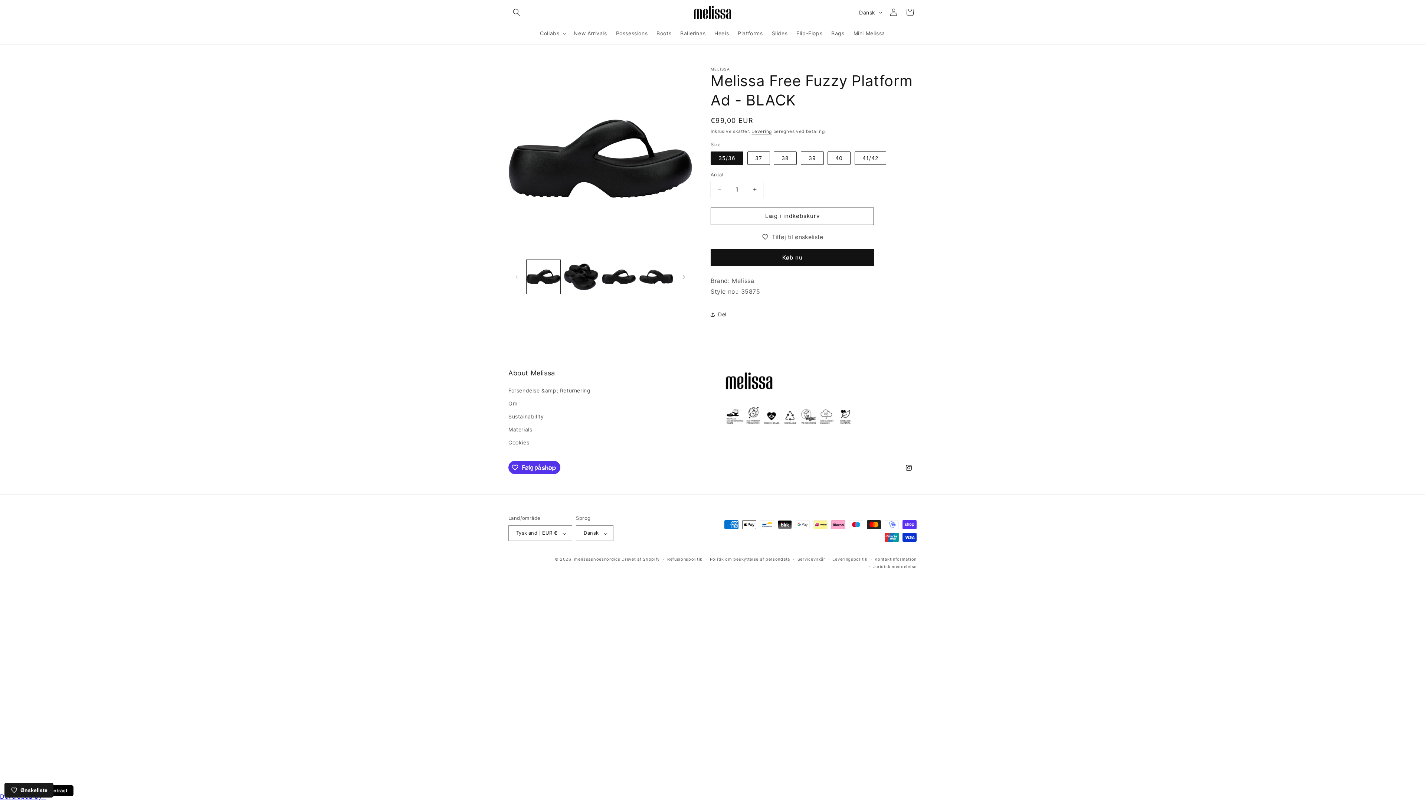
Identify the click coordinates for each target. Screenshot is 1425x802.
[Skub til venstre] (516, 277)
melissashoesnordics (597, 559)
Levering (761, 131)
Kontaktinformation (896, 559)
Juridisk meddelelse (895, 567)
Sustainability (526, 416)
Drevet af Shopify (641, 559)
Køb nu (792, 257)
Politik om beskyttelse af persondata (750, 559)
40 (839, 158)
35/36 (727, 158)
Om (512, 403)
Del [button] (722, 314)
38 (785, 158)
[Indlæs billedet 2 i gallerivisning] (581, 277)
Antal (717, 174)
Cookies (518, 442)
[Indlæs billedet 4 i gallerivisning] (656, 277)
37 (758, 158)
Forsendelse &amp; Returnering (549, 390)
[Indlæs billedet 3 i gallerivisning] (619, 277)
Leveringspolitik (849, 559)
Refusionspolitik (684, 559)
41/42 (870, 158)
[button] (516, 12)
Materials (520, 429)
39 (812, 158)
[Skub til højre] (684, 277)
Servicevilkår (811, 559)
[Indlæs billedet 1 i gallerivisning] (543, 277)
